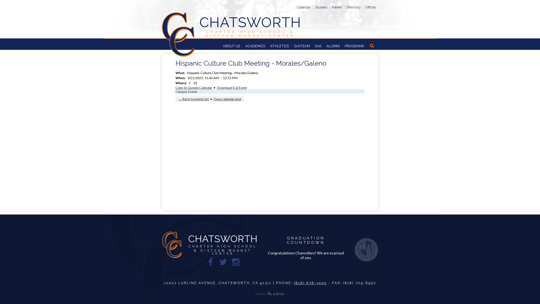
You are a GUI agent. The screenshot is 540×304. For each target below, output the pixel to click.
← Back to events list (193, 99)
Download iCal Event (232, 88)
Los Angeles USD (366, 249)
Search (372, 46)
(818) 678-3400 (310, 283)
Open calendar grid (227, 99)
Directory (353, 7)
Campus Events (187, 92)
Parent (337, 7)
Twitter (223, 262)
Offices (370, 7)
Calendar (303, 7)
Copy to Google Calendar (194, 88)
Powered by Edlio (270, 293)
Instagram (236, 262)
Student (321, 7)
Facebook (210, 262)
